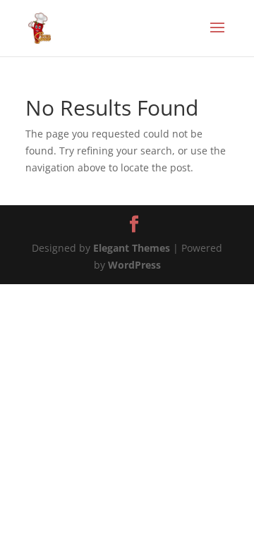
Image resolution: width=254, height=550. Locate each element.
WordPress (134, 264)
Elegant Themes (131, 248)
